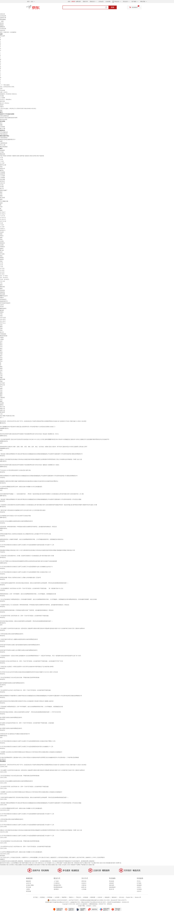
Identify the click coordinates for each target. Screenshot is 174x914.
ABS (1, 194)
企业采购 (108, 1)
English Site (129, 897)
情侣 (1, 374)
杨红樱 (2, 310)
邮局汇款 (83, 887)
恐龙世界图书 (101, 857)
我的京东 (92, 1)
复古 (1, 343)
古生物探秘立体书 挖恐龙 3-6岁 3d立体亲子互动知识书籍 (15, 515)
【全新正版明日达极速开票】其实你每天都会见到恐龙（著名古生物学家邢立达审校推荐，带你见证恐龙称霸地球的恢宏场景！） (34, 583)
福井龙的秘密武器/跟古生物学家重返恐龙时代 (12, 683)
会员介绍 (28, 883)
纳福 (1, 388)
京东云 (94, 906)
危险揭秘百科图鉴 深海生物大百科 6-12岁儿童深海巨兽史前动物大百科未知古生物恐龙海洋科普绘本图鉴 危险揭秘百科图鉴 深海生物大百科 (37, 550)
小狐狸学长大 (25, 857)
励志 (1, 395)
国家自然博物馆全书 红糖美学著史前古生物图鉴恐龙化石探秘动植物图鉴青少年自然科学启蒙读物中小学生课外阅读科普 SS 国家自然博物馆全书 (38, 475)
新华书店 (2, 101)
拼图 (1, 125)
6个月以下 (3, 212)
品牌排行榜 (3, 17)
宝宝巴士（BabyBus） (6, 99)
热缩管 (38, 864)
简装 (1, 234)
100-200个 (3, 319)
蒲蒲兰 (2, 248)
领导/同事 (2, 379)
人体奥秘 (2, 177)
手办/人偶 (2, 145)
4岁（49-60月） (4, 277)
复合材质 (2, 197)
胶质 (1, 199)
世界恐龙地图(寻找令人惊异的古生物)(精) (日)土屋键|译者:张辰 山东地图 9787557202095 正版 (25, 534)
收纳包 (2, 23)
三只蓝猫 (2, 97)
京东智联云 (12, 864)
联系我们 (42, 897)
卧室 (1, 359)
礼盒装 (2, 232)
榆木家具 (113, 863)
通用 (1, 288)
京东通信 (139, 889)
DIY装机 (139, 883)
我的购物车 (135, 7)
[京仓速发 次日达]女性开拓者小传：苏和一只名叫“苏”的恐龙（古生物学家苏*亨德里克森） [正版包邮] (27, 723)
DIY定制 (2, 254)
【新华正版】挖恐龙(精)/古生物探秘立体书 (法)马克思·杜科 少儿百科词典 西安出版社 (23, 510)
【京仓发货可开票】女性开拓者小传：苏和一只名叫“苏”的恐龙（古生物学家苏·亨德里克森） (25, 615)
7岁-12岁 (2, 281)
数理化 (2, 170)
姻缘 (1, 401)
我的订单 (85, 1)
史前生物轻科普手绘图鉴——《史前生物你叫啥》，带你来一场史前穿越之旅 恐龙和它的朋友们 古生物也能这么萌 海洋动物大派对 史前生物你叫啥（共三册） (42, 494)
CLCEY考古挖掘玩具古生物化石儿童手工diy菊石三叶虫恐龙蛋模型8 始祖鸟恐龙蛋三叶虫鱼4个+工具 (27, 545)
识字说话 (2, 383)
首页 (1, 32)
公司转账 (83, 889)
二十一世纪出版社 (5, 85)
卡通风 (2, 339)
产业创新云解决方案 (67, 863)
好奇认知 (2, 385)
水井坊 (68, 864)
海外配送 (56, 889)
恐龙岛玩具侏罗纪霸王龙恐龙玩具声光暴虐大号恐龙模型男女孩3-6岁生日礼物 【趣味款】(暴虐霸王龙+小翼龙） (30, 465)
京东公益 (121, 897)
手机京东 (116, 1)
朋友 (1, 366)
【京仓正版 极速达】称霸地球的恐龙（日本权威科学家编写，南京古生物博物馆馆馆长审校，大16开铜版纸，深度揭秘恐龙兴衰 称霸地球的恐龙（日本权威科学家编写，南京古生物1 (48, 599)
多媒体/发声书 (4, 301)
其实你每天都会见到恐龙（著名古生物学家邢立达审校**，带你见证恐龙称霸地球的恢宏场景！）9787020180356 (30, 712)
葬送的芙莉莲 (3, 335)
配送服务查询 (57, 885)
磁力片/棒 (2, 128)
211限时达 (57, 883)
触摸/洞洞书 (3, 308)
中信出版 (2, 90)
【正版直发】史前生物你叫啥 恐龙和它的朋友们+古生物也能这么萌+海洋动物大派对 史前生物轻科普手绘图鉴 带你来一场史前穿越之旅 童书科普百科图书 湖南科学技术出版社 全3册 (48, 505)
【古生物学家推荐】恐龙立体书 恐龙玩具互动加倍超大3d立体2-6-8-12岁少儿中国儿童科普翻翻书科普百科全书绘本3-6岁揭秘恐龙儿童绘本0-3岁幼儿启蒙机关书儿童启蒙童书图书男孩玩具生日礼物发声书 (54, 439)
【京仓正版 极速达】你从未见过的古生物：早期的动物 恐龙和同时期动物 (19, 677)
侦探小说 (2, 410)
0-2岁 (1, 157)
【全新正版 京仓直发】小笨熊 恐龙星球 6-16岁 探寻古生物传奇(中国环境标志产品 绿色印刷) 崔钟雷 (26, 666)
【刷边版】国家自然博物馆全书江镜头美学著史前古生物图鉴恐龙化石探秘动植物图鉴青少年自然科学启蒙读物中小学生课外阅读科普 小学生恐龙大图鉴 (40, 499)
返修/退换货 (112, 887)
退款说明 (111, 885)
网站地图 (59, 863)
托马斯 (2, 186)
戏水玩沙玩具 (3, 119)
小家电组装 (76, 863)
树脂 (1, 196)
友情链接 (85, 897)
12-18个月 (3, 219)
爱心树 (2, 250)
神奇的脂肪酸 (33, 857)
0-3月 (1, 263)
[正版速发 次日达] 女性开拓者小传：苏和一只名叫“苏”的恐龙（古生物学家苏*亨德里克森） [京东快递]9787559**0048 (31, 661)
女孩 (1, 325)
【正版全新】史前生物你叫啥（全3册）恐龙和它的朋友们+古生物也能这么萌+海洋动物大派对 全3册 (27, 555)
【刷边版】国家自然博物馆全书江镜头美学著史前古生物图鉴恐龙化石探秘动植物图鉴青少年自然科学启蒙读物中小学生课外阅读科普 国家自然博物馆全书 (41, 454)
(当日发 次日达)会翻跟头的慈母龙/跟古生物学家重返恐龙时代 (16, 521)
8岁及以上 (3, 230)
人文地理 (2, 176)
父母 (1, 375)
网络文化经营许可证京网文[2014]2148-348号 (93, 902)
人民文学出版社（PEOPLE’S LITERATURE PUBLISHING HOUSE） (18, 108)
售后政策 (111, 881)
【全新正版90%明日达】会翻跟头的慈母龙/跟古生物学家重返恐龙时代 (19, 639)
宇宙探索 (2, 172)
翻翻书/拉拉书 (4, 295)
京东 (39, 8)
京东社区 (99, 897)
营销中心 (71, 897)
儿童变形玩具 (3, 143)
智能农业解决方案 (52, 864)
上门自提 (56, 881)
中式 (1, 346)
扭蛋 (1, 141)
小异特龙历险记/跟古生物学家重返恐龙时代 (11, 634)
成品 (1, 255)
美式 (1, 345)
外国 (1, 315)
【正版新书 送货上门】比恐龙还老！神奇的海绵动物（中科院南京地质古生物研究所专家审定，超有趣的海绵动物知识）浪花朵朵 (34, 604)
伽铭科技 (88, 857)
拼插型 (2, 257)
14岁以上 (2, 228)
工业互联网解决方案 (15, 863)
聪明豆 (2, 405)
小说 (1, 414)
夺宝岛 (138, 881)
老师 (1, 368)
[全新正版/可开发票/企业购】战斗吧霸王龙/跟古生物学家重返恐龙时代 (18, 650)
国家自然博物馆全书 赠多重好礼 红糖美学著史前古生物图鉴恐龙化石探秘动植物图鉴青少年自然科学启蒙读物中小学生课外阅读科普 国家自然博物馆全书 (41, 695)
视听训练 (2, 286)
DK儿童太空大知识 (44, 857)
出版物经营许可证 (75, 902)
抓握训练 (2, 292)
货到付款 (83, 881)
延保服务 (139, 885)
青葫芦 (2, 105)
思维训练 (2, 290)
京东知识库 (3, 16)
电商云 (8, 863)
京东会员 (101, 1)
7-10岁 (2, 161)
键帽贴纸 (2, 26)
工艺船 (2, 152)
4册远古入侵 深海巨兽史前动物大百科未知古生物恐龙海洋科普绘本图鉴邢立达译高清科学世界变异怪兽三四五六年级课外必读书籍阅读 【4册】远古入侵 (41, 459)
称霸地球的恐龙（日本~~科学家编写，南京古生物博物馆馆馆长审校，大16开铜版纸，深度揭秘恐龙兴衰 (28, 594)
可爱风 (2, 337)
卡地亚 (59, 864)
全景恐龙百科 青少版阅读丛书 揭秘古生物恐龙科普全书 (15, 734)
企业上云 (54, 863)
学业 (1, 386)
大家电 (28, 889)
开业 (1, 361)
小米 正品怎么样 (4, 857)
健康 (1, 394)
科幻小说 (2, 406)
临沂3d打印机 (80, 857)
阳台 (1, 348)
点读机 (2, 245)
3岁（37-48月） (4, 275)
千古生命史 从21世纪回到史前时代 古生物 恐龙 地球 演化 (15, 470)
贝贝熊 (2, 403)
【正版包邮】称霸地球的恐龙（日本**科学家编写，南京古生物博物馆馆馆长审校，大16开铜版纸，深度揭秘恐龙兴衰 (31, 706)
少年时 (94, 857)
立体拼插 (2, 126)
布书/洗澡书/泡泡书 (5, 303)
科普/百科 (6, 32)
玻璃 (1, 203)
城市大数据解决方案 (30, 864)
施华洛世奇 (3, 863)
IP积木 (2, 236)
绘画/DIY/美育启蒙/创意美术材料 (8, 117)
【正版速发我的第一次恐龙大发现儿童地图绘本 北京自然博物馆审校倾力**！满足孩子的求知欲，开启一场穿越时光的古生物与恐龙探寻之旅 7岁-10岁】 (40, 655)
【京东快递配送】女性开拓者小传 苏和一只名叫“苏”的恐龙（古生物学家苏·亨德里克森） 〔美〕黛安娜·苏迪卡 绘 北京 (31, 588)
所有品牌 (2, 36)
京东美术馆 (3, 28)
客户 (1, 372)
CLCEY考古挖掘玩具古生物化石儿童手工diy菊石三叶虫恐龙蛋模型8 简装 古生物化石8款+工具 (25, 572)
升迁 (1, 399)
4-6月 (1, 265)
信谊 (1, 252)
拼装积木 (2, 243)
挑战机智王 (54, 857)
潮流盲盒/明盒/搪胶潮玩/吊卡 (7, 139)
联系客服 (28, 891)
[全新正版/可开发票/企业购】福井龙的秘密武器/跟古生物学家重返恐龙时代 (20, 644)
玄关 (1, 357)
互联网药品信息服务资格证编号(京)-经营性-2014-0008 (95, 900)
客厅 (1, 355)
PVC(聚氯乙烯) (4, 201)
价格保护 (111, 883)
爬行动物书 (72, 857)
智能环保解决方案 (26, 863)
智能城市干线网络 (75, 864)
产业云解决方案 (94, 863)
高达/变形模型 (4, 146)
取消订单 (111, 889)
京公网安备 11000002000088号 (58, 900)
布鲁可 (2, 106)
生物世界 (2, 174)
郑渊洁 (2, 312)
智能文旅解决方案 (20, 864)
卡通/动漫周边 (4, 137)
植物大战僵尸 (3, 190)
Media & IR (138, 897)
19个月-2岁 (3, 221)
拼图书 (2, 297)
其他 (1, 166)
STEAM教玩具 (4, 132)
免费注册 (78, 1)
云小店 (45, 863)
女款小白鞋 (34, 863)
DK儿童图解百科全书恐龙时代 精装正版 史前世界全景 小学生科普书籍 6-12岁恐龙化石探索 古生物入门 (27, 426)
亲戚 (1, 381)
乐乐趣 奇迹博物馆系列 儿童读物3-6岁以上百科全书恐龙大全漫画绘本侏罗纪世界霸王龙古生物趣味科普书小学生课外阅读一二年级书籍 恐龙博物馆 (39, 757)
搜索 (112, 7)
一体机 (2, 21)
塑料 (1, 210)
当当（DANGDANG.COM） (7, 86)
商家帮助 (64, 897)
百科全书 (2, 183)
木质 (1, 206)
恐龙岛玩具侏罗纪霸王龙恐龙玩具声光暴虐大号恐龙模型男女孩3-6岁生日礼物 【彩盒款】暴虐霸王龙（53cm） (30, 434)
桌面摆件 (2, 150)
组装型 (2, 259)
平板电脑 (83, 864)
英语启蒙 (2, 294)
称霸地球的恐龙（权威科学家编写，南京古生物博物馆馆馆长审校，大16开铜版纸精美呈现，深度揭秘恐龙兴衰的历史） (32, 539)
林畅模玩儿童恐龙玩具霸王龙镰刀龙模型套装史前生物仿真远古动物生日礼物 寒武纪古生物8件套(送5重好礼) (29, 481)
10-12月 (2, 268)
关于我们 (35, 897)
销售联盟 (92, 897)
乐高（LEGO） (4, 92)
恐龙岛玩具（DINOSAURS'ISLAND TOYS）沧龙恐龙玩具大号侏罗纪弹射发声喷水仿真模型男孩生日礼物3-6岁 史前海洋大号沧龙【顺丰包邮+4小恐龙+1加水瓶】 (43, 421)
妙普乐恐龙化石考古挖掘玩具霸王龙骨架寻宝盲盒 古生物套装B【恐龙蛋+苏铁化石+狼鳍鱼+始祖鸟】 (27, 701)
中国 (1, 314)
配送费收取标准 (58, 887)
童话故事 (2, 412)
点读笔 (2, 241)
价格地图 (107, 863)
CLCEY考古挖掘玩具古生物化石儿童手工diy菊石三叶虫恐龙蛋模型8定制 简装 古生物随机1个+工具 (26, 746)
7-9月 (1, 266)
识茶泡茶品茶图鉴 (63, 857)
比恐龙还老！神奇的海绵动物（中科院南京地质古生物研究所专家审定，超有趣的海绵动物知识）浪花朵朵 (28, 526)
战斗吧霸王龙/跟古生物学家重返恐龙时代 (11, 717)
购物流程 (28, 881)
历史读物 (2, 179)
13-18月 (2, 270)
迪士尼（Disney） (5, 103)
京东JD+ (139, 891)
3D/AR (2, 306)
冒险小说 (2, 408)
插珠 (1, 237)
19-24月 (2, 272)
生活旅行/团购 (30, 885)
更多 (1, 110)
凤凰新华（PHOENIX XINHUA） (9, 94)
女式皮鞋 (64, 864)
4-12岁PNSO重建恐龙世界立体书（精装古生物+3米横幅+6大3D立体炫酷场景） (21, 486)
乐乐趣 (2, 96)
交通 (1, 328)
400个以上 (3, 323)
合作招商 (57, 897)
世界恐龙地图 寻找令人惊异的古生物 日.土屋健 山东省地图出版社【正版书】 (20, 577)
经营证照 (109, 904)
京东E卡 (139, 887)
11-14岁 (2, 163)
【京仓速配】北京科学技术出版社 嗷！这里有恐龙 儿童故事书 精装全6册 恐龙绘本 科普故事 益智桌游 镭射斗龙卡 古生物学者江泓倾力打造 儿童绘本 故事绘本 (42, 628)
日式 (1, 341)
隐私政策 (114, 897)
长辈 (1, 370)
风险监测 (107, 897)
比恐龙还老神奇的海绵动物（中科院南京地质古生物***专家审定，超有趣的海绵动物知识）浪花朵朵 (26, 610)
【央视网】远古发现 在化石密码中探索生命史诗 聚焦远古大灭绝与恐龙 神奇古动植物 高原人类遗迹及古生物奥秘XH (31, 752)
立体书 (2, 305)
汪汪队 (2, 185)
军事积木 (2, 246)
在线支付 (83, 883)
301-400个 (3, 321)
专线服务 (49, 863)
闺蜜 (1, 377)
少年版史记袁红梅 (15, 857)
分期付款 (83, 885)
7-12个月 (2, 216)
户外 (1, 283)
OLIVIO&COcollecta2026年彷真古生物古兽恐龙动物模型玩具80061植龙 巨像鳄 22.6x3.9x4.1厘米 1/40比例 (29, 672)
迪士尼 (2, 188)
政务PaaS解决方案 (85, 863)
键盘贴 (2, 25)
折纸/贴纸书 (3, 299)
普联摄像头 (3, 19)
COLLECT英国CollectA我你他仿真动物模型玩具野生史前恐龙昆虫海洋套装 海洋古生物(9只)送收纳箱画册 (28, 561)
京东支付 (88, 906)
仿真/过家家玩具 (4, 116)
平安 (1, 390)
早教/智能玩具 (4, 134)
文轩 (1, 88)
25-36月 (2, 274)
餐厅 (1, 350)
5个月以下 (3, 214)
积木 (1, 123)
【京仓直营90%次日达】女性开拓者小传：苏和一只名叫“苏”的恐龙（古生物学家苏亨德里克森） (26, 690)
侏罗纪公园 (3, 165)
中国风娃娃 (3, 334)
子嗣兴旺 (2, 397)
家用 (1, 285)
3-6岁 (1, 159)
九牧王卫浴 (102, 863)
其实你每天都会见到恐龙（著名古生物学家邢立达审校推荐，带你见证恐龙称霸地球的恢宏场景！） (26, 621)
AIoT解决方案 (44, 864)
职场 (1, 352)
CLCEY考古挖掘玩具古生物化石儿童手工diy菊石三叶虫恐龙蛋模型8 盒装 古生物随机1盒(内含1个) (26, 566)
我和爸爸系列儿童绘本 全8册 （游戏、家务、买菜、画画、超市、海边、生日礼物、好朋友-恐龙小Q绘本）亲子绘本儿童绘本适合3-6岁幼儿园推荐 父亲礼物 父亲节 (43, 446)
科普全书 (2, 168)
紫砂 (1, 192)
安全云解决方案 (90, 864)
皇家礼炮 (40, 863)
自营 (1, 430)
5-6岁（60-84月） (5, 279)
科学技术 (2, 181)
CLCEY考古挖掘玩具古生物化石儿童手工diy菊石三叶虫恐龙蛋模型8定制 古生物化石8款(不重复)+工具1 (28, 741)
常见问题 (28, 887)
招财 (1, 392)
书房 (1, 354)
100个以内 (3, 317)
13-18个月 (3, 217)
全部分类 (2, 14)
